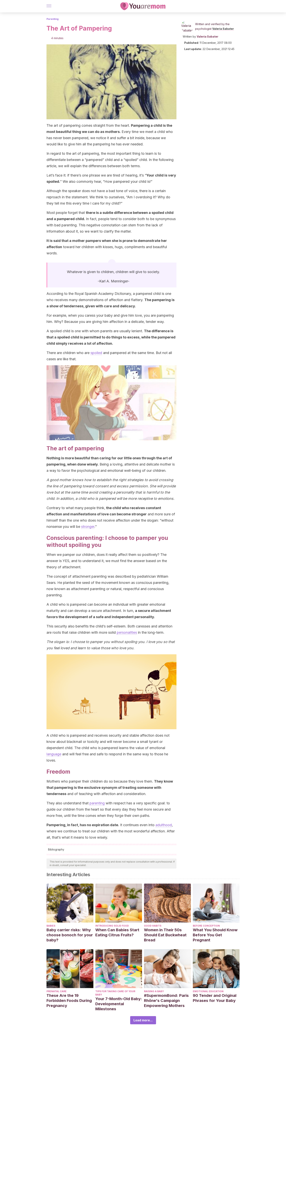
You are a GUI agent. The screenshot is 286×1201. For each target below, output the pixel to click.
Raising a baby (154, 991)
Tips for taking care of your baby (115, 993)
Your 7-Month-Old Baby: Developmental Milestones (118, 1003)
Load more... (143, 1020)
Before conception (206, 925)
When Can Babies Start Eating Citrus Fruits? (117, 932)
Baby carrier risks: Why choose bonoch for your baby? (69, 935)
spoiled (96, 353)
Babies (50, 925)
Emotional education (208, 991)
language (53, 754)
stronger (87, 527)
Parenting (52, 19)
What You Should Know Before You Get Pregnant (215, 935)
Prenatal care (56, 991)
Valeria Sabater (223, 28)
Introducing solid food (112, 925)
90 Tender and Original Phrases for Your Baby (214, 998)
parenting (97, 803)
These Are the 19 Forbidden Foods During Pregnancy (69, 1000)
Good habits (152, 925)
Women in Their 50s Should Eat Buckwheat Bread (165, 935)
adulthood (163, 825)
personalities (127, 632)
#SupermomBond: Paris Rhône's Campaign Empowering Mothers (166, 1000)
